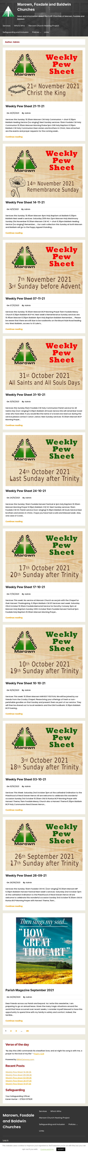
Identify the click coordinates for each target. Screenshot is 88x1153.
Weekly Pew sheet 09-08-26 (19, 1075)
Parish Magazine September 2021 (30, 990)
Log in (5, 1140)
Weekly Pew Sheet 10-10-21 (25, 683)
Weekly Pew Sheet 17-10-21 (25, 587)
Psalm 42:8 (39, 1054)
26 (27, 1031)
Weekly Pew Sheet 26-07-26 (18, 1081)
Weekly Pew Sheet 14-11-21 (25, 202)
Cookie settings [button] (47, 1149)
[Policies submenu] (40, 32)
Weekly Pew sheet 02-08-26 (18, 1078)
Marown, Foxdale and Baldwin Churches (18, 1121)
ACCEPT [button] (61, 1149)
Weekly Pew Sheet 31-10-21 (25, 394)
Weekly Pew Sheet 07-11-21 (25, 298)
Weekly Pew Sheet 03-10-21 (26, 779)
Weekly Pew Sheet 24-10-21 (26, 491)
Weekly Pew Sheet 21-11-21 (25, 106)
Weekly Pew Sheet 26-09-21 (26, 875)
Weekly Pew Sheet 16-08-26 (18, 1072)
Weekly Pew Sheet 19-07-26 (18, 1084)
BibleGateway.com (25, 1059)
